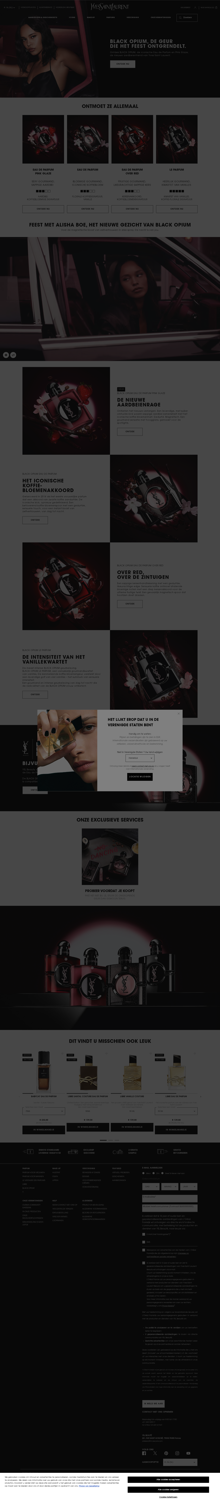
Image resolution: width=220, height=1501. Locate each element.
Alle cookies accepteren (168, 1480)
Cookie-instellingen (168, 1497)
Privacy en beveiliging (89, 1486)
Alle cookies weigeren (168, 1490)
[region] (110, 1487)
